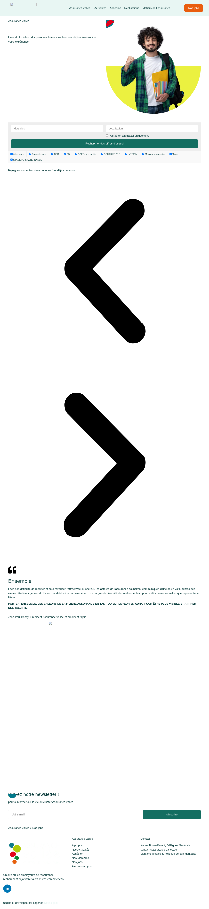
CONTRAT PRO (111, 154)
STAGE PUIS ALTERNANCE (27, 160)
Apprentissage (38, 154)
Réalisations (131, 8)
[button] (104, 272)
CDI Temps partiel (86, 154)
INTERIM (132, 154)
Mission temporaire (154, 154)
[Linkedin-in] (7, 889)
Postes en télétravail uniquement (129, 135)
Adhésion (115, 8)
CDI (68, 154)
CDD (56, 154)
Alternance (18, 154)
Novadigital (51, 902)
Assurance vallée (80, 8)
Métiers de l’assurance (156, 8)
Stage (175, 154)
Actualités (100, 8)
